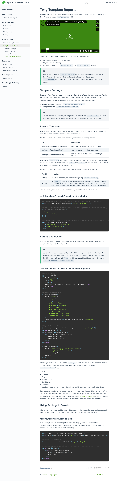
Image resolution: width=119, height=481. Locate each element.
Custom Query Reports (11, 43)
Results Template (9, 51)
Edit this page (45, 468)
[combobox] (94, 2)
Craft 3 (5, 86)
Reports (6, 29)
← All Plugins (7, 9)
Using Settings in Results (12, 56)
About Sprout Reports (10, 18)
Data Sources (7, 26)
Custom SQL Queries (10, 70)
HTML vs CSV (8, 64)
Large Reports (8, 67)
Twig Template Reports (11, 46)
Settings (6, 35)
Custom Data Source (86, 396)
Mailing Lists (7, 32)
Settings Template (10, 54)
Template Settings (10, 48)
